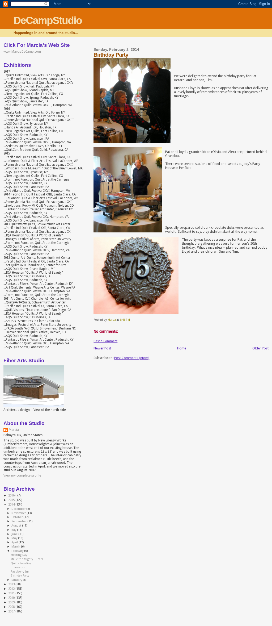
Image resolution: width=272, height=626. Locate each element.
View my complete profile (22, 475)
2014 (11, 504)
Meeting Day (19, 555)
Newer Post (102, 348)
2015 (11, 500)
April (15, 542)
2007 (11, 611)
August (16, 525)
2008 (11, 607)
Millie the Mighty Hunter (27, 559)
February (17, 551)
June (14, 534)
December (18, 509)
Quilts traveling (21, 563)
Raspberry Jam (20, 571)
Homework (18, 567)
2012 (11, 589)
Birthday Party (20, 575)
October (17, 517)
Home (181, 348)
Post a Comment (105, 341)
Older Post (260, 348)
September (19, 521)
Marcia (14, 430)
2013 (11, 584)
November (19, 513)
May (14, 538)
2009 (11, 602)
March (16, 546)
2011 (11, 593)
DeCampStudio (48, 20)
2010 (11, 598)
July (14, 530)
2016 (11, 495)
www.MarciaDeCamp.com (22, 51)
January (17, 580)
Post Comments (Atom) (131, 358)
